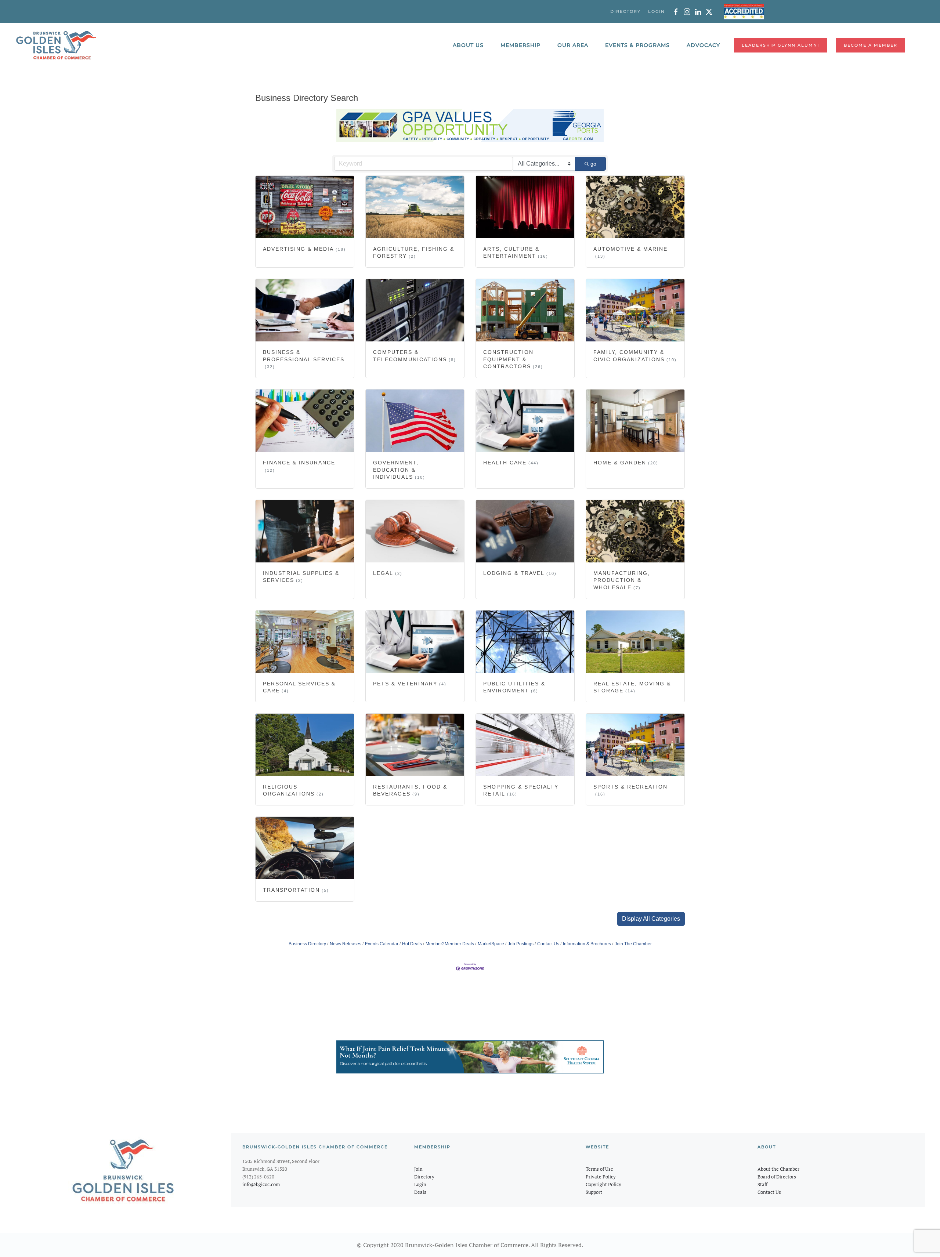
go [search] (593, 164)
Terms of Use (599, 1169)
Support (594, 1192)
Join (418, 1169)
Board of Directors (777, 1176)
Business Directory (307, 943)
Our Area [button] (572, 45)
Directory (424, 1176)
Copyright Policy (603, 1184)
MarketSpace (491, 943)
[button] (651, 919)
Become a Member (870, 45)
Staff (762, 1184)
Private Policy (601, 1176)
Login (420, 1184)
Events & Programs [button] (637, 45)
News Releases (345, 943)
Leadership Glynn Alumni (780, 45)
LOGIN (656, 11)
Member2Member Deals (450, 943)
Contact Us (548, 943)
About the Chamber (778, 1169)
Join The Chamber (633, 943)
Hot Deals (412, 943)
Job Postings (521, 943)
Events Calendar (381, 943)
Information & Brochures (587, 943)
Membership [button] (520, 45)
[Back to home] (56, 45)
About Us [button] (468, 45)
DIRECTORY (625, 11)
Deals (420, 1192)
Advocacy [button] (703, 45)
